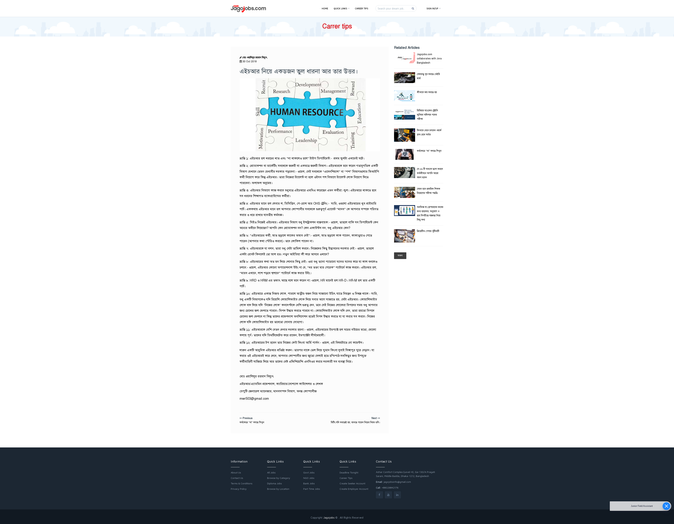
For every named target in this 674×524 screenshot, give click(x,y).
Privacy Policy (239, 488)
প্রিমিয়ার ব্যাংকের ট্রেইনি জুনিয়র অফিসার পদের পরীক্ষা (427, 114)
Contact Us (237, 477)
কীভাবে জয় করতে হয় (427, 92)
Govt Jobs (309, 472)
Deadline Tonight (349, 472)
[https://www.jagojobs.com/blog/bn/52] (404, 210)
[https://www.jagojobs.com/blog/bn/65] (404, 135)
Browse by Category (278, 477)
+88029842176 (390, 487)
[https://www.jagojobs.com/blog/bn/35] (404, 114)
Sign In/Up (432, 8)
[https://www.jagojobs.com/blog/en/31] (404, 57)
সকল (400, 255)
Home (325, 8)
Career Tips (361, 8)
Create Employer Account (354, 488)
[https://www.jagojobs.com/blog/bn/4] (404, 95)
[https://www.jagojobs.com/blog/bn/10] (404, 77)
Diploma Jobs (274, 483)
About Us (236, 472)
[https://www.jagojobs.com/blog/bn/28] (404, 172)
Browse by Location (278, 488)
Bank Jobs (309, 483)
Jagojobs (329, 517)
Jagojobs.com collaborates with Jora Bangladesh (429, 58)
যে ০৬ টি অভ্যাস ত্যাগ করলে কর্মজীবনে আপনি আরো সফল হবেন (430, 173)
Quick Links (340, 8)
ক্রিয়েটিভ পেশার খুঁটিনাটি (428, 231)
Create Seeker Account (352, 483)
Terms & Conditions (241, 483)
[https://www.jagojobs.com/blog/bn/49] (404, 154)
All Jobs (271, 472)
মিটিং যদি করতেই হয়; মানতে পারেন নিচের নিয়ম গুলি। (355, 422)
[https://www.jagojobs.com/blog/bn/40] (404, 192)
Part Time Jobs (311, 488)
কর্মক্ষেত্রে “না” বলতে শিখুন (252, 422)
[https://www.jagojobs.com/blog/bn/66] (404, 236)
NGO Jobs (308, 477)
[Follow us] (379, 494)
